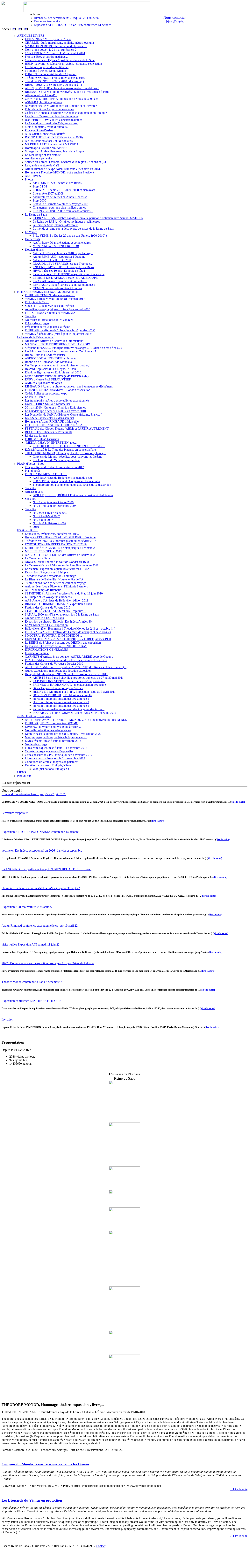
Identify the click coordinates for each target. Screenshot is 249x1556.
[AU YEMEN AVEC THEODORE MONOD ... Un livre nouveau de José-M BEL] (124, 1165)
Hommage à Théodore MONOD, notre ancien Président (59, 172)
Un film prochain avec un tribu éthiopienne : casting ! (57, 365)
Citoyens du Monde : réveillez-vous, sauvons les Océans (67, 456)
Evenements (32, 239)
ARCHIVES (33, 176)
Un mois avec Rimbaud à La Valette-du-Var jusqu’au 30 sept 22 (41, 888)
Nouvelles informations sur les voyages (49, 319)
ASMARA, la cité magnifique (43, 102)
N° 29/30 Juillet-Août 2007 (49, 523)
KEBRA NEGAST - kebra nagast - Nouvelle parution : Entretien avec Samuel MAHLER (88, 218)
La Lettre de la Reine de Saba (35, 337)
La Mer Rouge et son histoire (43, 155)
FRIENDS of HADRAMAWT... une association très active (69, 684)
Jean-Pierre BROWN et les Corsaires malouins (53, 119)
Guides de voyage (36, 744)
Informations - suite (37, 653)
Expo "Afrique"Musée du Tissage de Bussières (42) (57, 376)
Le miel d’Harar (35, 397)
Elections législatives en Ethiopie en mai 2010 (53, 372)
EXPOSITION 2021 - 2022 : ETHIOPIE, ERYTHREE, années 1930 (68, 639)
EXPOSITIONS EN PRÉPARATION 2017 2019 (56, 544)
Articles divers (34, 491)
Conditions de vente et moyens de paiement (51, 761)
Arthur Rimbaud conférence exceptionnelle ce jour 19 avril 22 (40, 925)
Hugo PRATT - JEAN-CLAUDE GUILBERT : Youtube (60, 537)
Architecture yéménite (38, 158)
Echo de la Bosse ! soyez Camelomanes (49, 109)
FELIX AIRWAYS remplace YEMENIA (50, 312)
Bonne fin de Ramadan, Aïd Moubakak (49, 362)
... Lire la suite (238, 1489)
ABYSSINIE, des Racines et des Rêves (57, 183)
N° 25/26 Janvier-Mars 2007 (50, 512)
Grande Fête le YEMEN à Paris (44, 618)
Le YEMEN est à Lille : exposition (46, 625)
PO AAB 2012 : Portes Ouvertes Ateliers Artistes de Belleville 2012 (74, 712)
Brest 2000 (39, 200)
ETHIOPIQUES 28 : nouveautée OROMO (51, 723)
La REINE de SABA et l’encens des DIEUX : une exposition (63, 642)
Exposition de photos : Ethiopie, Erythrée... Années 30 (58, 621)
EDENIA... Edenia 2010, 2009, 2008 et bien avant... (65, 190)
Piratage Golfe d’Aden (39, 130)
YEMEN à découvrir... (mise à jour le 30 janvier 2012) (58, 333)
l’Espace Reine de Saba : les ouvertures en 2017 (54, 467)
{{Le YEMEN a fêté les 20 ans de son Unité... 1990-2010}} (70, 235)
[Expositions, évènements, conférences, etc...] (124, 1353)
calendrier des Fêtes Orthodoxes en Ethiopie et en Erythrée (61, 105)
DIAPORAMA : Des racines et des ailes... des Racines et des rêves (66, 660)
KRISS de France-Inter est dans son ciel (49, 418)
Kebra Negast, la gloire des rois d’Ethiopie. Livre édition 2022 (63, 733)
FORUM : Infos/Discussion (42, 439)
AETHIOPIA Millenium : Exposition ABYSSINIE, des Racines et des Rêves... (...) (76, 667)
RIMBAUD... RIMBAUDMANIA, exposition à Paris (58, 604)
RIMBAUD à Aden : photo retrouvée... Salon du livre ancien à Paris (67, 91)
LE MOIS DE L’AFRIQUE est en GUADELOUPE (65, 277)
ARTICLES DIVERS (30, 35)
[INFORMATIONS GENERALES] (124, 1189)
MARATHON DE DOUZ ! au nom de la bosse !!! (56, 46)
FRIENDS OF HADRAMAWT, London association (57, 390)
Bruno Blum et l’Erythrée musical (45, 354)
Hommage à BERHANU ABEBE (46, 147)
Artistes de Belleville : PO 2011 (52, 260)
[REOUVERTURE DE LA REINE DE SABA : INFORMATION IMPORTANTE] (124, 1285)
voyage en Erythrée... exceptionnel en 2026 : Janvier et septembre (42, 850)
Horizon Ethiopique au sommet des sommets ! (61, 698)
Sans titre (30, 316)
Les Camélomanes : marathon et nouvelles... (60, 281)
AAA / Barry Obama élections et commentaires (62, 242)
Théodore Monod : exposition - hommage (50, 576)
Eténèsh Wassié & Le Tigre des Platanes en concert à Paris (60, 449)
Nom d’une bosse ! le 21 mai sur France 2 (50, 49)
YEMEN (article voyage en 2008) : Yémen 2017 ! (56, 298)
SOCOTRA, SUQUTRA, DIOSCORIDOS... (53, 635)
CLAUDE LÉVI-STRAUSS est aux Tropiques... (63, 263)
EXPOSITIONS (27, 530)
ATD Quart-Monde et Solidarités (45, 133)
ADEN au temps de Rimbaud (43, 590)
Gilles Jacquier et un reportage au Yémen (58, 688)
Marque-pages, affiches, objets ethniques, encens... (56, 737)
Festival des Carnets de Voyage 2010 (47, 607)
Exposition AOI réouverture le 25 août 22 (27, 906)
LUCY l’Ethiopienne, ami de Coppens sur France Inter (66, 481)
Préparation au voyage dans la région (47, 326)
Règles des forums (36, 435)
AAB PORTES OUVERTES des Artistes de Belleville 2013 (62, 554)
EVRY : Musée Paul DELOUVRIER (48, 379)
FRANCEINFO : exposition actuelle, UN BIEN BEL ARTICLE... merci (46, 869)
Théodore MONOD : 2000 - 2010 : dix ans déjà (54, 81)
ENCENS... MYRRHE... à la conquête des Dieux (63, 267)
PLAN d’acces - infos (30, 463)
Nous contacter (174, 17)
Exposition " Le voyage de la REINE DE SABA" (56, 646)
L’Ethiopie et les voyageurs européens (48, 597)
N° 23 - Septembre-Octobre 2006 (53, 502)
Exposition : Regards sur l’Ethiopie (46, 572)
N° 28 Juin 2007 (43, 519)
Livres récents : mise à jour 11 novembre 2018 (53, 740)
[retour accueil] (3, 3)
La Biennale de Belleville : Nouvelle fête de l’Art (55, 579)
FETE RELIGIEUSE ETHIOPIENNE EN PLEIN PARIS (69, 446)
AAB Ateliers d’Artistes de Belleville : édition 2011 (56, 600)
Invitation (7, 1019)
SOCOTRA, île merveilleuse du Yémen (49, 305)
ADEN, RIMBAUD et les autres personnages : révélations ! (62, 88)
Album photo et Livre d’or (41, 95)
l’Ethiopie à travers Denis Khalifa (45, 70)
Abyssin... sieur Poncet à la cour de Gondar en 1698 (57, 561)
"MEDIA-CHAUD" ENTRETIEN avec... (51, 442)
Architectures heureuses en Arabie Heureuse (60, 197)
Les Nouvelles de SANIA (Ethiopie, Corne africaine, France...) (63, 414)
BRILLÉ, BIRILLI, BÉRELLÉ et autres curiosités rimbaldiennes (73, 495)
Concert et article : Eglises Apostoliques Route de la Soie (60, 60)
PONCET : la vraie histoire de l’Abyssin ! (50, 74)
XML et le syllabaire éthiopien (43, 383)
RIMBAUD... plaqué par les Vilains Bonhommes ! (64, 284)
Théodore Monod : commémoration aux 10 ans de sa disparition (72, 484)
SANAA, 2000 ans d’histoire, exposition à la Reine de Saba (62, 614)
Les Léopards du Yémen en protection (56, 460)
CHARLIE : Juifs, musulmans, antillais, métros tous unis (59, 42)
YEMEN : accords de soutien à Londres (57, 288)
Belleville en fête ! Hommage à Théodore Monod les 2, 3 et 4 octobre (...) (70, 628)
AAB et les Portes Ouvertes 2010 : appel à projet (63, 253)
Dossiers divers (34, 249)
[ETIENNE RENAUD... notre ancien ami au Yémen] (124, 1397)
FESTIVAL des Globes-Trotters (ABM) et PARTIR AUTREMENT (67, 428)
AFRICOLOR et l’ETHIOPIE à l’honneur (51, 358)
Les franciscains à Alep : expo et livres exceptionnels (57, 400)
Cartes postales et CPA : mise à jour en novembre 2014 (58, 754)
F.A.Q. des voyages (37, 323)
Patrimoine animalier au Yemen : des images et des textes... (68, 709)
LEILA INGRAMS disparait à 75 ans (48, 39)
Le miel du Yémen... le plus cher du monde (51, 116)
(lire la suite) (238, 801)
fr (14, 29)
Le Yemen (31, 232)
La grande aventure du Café (42, 165)
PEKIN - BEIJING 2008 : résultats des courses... (63, 211)
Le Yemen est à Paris (37, 558)
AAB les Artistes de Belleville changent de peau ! (63, 477)
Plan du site (24, 776)
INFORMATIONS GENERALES (46, 649)
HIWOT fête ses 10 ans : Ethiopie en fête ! (59, 270)
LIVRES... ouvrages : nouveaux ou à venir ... (53, 726)
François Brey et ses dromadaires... (46, 56)
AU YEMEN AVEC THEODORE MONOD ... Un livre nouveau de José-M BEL (76, 719)
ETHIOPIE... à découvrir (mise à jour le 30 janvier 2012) (60, 330)
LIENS (21, 772)
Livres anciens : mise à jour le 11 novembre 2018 (55, 758)
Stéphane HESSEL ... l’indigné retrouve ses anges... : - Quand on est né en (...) (73, 347)
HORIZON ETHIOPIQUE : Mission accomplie (62, 695)
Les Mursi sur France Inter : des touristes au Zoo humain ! (60, 351)
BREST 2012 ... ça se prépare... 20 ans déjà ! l (53, 84)
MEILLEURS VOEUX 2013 (43, 551)
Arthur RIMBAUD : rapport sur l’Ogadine (59, 256)
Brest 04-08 (40, 186)
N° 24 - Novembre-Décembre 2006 (54, 505)
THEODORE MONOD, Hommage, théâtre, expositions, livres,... (65, 453)
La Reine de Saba (36, 214)
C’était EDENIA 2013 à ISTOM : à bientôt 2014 (55, 53)
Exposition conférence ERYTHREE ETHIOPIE (31, 1000)
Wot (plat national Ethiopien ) (51, 768)
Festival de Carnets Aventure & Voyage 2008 (60, 204)
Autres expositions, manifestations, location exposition (58, 670)
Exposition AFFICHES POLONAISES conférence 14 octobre (72, 25)
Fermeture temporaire (47, 21)
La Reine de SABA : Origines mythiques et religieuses (66, 221)
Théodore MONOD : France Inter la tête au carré (55, 77)
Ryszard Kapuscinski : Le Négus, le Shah (50, 369)
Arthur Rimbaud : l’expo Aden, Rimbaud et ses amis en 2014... (63, 169)
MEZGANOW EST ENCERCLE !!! (56, 246)
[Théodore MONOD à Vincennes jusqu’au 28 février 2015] (124, 1229)
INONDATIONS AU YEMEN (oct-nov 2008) (54, 137)
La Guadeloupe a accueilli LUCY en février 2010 (55, 411)
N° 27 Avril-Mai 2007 (46, 516)
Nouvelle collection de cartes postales (48, 730)
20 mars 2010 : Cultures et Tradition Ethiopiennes (55, 407)
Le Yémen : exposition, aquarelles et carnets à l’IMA (57, 569)
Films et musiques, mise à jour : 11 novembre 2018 (56, 747)
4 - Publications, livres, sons (34, 716)
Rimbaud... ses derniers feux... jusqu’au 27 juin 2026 (66, 17)
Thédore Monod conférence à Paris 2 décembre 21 (33, 982)
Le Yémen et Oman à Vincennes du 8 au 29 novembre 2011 (61, 565)
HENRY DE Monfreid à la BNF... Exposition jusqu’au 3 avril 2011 (74, 691)
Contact (100, 1546)
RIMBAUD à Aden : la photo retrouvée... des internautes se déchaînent (68, 386)
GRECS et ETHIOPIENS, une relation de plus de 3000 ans (61, 98)
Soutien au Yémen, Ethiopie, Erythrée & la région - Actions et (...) (65, 162)
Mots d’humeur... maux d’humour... (46, 126)
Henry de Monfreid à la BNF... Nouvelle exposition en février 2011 (66, 674)
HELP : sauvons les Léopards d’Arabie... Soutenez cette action (63, 63)
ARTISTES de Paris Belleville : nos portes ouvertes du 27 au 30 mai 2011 (78, 677)
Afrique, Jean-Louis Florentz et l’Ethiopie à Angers (56, 586)
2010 (36, 526)
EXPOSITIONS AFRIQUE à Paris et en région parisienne (69, 681)
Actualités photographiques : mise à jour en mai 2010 (57, 309)
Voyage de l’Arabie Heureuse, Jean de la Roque (54, 151)
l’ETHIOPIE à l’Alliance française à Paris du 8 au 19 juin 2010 (64, 593)
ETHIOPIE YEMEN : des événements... (50, 295)
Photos (29, 179)
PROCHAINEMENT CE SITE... (46, 474)
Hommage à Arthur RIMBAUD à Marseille (52, 421)
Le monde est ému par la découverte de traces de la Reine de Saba (73, 228)
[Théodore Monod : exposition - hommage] (124, 1121)
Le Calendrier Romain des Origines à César (51, 123)
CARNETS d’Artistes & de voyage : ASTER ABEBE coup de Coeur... (69, 656)
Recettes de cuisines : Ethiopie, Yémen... (50, 765)
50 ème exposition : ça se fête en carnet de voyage (55, 583)
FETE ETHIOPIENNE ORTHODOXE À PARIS (56, 425)
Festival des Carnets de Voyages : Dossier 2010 (54, 663)
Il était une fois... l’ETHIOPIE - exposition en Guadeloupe (68, 274)
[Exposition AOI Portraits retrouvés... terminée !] (124, 1206)
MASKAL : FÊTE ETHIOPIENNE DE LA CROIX (57, 344)
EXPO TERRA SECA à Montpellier (47, 404)
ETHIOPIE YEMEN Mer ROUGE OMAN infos (47, 291)
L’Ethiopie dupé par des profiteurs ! (46, 67)
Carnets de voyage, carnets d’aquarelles (49, 751)
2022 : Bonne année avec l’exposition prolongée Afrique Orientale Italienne (48, 963)
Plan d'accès (174, 22)
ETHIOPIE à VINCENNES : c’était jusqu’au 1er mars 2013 (62, 547)
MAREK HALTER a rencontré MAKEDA (52, 144)
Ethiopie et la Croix (37, 302)
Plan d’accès (32, 470)
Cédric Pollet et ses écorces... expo (46, 393)
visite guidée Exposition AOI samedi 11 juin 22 (31, 944)
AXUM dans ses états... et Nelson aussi (49, 140)
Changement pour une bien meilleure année (59, 207)
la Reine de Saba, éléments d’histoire (55, 225)
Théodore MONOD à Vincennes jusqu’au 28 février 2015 (60, 540)
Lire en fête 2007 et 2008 (48, 193)
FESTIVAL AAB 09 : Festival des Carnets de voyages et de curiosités (68, 632)
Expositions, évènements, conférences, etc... (52, 533)
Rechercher (9, 782)
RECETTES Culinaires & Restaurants (48, 432)
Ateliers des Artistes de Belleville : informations (54, 340)
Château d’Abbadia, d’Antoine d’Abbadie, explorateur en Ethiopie (66, 112)
